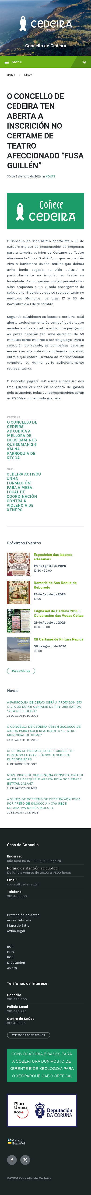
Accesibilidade (19, 920)
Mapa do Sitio (18, 925)
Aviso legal (16, 931)
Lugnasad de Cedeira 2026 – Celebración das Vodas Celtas (59, 613)
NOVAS (50, 176)
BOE (10, 957)
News (28, 75)
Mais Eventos (21, 670)
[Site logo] (45, 38)
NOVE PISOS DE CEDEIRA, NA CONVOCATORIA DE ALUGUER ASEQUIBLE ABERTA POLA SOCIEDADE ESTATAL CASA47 (45, 779)
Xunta (12, 968)
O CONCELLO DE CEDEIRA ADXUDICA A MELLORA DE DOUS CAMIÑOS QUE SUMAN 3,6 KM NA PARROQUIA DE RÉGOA (22, 440)
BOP (10, 946)
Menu (17, 62)
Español (18, 1143)
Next (10, 469)
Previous (13, 417)
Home (11, 75)
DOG (10, 952)
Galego (18, 1140)
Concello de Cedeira (45, 45)
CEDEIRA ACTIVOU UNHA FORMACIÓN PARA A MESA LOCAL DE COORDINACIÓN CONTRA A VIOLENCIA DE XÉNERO (24, 492)
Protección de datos (23, 915)
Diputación (16, 962)
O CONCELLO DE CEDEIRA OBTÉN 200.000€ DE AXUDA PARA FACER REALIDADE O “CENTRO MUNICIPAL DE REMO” (44, 730)
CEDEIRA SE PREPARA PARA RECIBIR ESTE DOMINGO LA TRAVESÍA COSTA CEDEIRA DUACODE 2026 (40, 755)
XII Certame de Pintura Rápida (58, 639)
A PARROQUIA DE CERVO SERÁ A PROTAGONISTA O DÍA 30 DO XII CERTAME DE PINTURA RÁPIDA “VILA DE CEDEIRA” (44, 706)
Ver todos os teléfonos (28, 1035)
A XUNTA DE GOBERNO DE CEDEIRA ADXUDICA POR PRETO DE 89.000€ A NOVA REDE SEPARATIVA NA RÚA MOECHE (43, 803)
